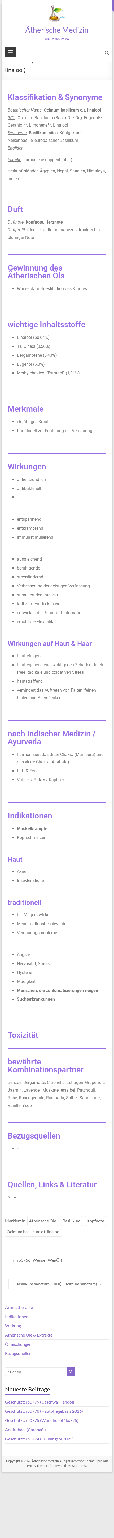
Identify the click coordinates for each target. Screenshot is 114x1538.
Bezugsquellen (18, 1353)
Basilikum (71, 1220)
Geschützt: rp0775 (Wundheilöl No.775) (41, 1420)
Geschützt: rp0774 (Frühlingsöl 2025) (39, 1438)
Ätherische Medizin (57, 29)
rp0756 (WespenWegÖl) (37, 1259)
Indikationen (16, 1316)
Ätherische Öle (42, 1220)
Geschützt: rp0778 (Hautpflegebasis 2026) (44, 1411)
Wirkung (13, 1325)
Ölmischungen (18, 1344)
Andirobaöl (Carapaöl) (25, 1429)
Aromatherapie (19, 1307)
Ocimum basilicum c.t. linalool (33, 1231)
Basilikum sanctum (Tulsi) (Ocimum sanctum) (58, 1283)
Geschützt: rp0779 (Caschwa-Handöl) (39, 1401)
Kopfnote (95, 1220)
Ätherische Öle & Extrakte (28, 1334)
